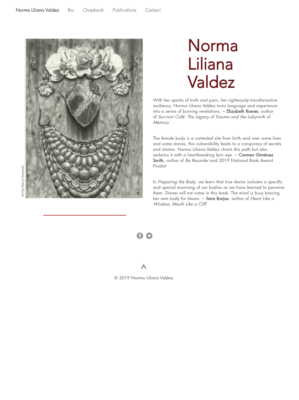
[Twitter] (149, 236)
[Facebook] (140, 236)
